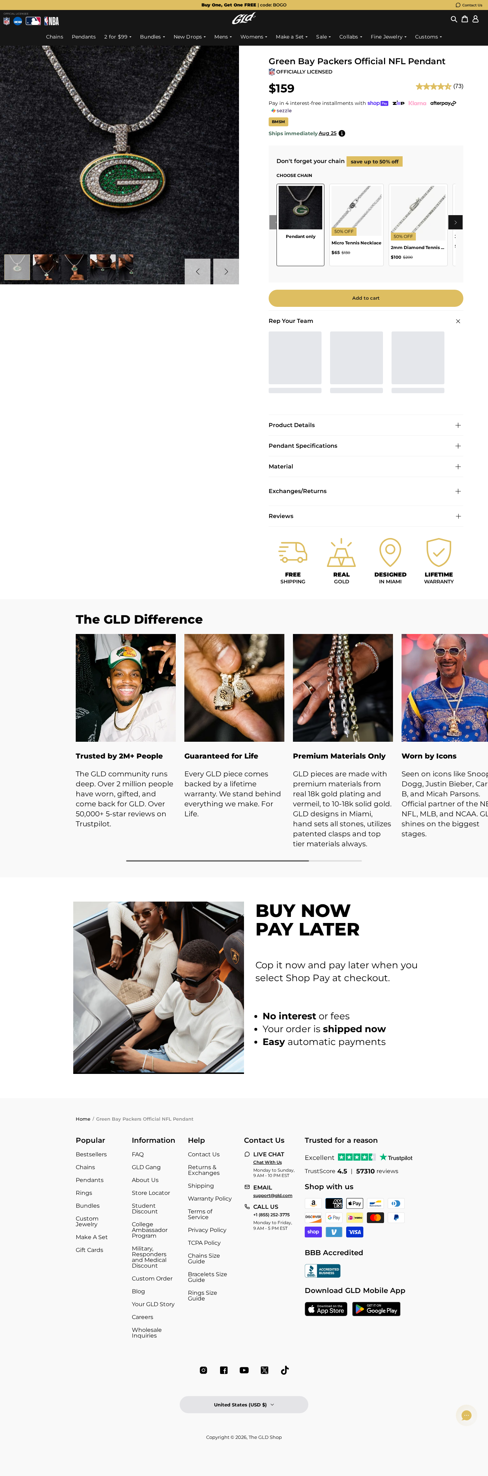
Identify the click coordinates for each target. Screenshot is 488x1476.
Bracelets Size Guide (207, 1277)
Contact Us (472, 5)
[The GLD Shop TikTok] (285, 1370)
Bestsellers (91, 1154)
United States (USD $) (240, 1404)
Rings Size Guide (202, 1295)
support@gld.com (273, 1195)
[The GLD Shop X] (264, 1370)
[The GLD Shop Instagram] (203, 1370)
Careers (142, 1317)
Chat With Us (267, 1162)
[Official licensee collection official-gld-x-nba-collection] (51, 21)
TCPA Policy (204, 1242)
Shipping (201, 1185)
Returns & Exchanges (204, 1170)
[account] (475, 19)
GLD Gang (146, 1167)
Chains (85, 1167)
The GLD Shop (265, 1437)
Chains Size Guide (204, 1258)
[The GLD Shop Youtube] (244, 1370)
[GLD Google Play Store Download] (376, 1310)
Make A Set (92, 1237)
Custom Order (152, 1278)
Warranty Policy (210, 1198)
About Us (145, 1180)
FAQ (138, 1154)
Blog (138, 1291)
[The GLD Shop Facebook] (224, 1370)
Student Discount (145, 1208)
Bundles (88, 1205)
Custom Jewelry (87, 1221)
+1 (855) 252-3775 (271, 1215)
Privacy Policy (207, 1230)
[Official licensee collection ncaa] (17, 21)
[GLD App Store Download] (326, 1310)
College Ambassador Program (150, 1230)
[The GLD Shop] (244, 22)
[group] (244, 5)
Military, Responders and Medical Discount (149, 1257)
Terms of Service (200, 1214)
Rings (84, 1193)
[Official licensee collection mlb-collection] (33, 21)
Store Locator (151, 1193)
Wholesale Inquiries (147, 1333)
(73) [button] (458, 86)
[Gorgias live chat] (466, 1415)
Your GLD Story (153, 1304)
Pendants (90, 1180)
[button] (454, 19)
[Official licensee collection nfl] (7, 21)
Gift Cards (89, 1250)
